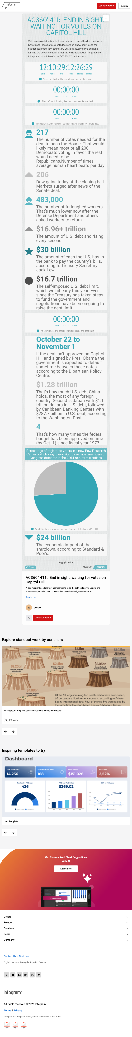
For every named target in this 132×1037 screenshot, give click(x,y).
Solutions (9, 928)
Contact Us (10, 956)
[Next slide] (13, 732)
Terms (7, 1010)
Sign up (124, 6)
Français (42, 962)
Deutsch (15, 962)
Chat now (24, 956)
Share (31, 567)
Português (24, 962)
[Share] (29, 618)
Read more (31, 597)
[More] (106, 18)
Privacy (18, 1010)
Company (9, 939)
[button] (66, 79)
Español (33, 962)
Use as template (107, 5)
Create (7, 916)
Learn (7, 934)
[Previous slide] (6, 732)
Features (9, 922)
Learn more (66, 868)
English (7, 962)
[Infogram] (11, 5)
